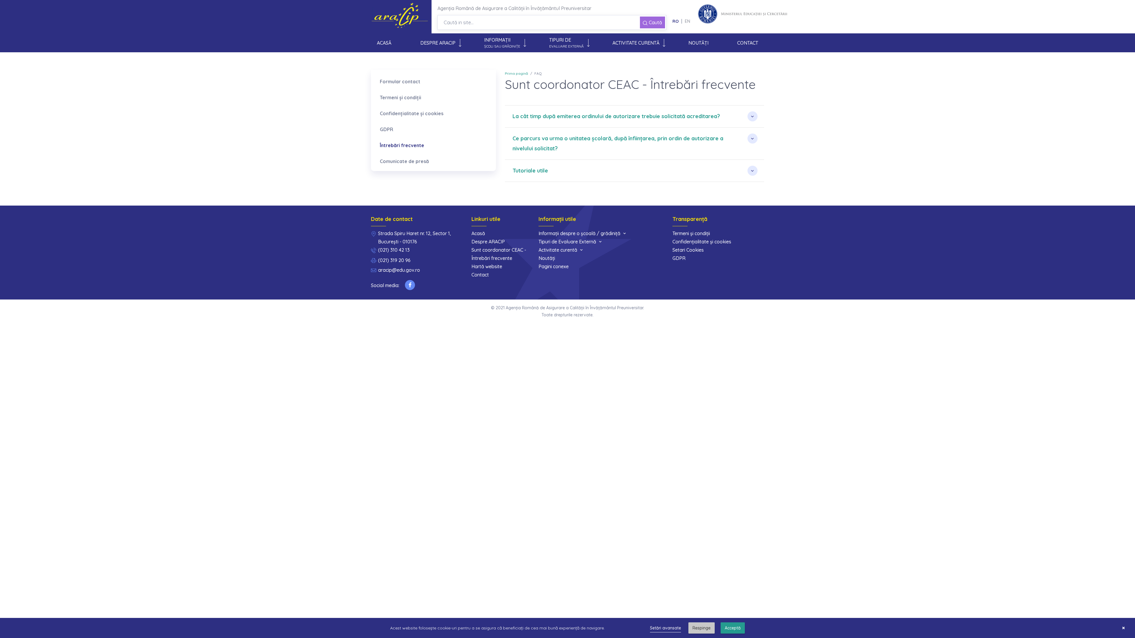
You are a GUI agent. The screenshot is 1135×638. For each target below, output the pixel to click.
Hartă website (486, 266)
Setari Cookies (688, 250)
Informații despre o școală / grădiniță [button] (579, 233)
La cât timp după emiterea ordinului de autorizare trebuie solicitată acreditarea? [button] (616, 116)
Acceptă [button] (733, 628)
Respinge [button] (702, 628)
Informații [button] (502, 42)
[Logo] (401, 16)
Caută (655, 22)
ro (675, 21)
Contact (747, 43)
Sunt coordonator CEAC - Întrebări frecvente (498, 254)
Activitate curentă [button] (635, 43)
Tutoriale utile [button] (530, 170)
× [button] (1123, 628)
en (687, 21)
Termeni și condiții (400, 97)
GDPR (386, 129)
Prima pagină (516, 73)
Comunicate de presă (404, 161)
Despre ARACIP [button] (437, 43)
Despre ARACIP (488, 242)
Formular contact (400, 81)
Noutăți (698, 43)
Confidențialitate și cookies (411, 113)
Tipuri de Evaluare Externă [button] (567, 242)
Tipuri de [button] (566, 42)
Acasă (386, 45)
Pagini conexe (554, 266)
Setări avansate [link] (665, 628)
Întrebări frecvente (402, 145)
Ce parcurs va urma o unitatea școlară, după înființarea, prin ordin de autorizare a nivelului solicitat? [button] (618, 143)
